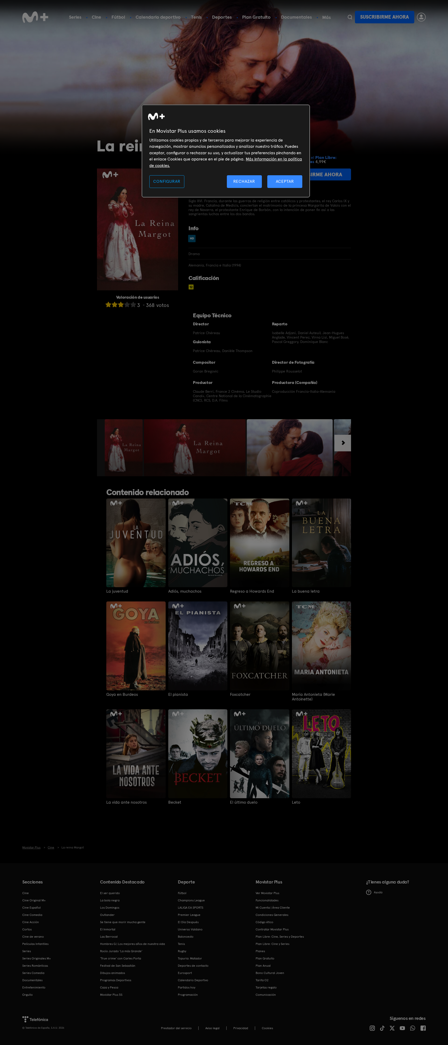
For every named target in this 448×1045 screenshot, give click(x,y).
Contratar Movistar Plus (272, 929)
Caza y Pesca (109, 987)
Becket (174, 802)
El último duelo (243, 802)
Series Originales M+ (36, 958)
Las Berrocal (109, 936)
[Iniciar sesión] (421, 17)
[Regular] (121, 304)
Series (75, 17)
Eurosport (185, 973)
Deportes (222, 17)
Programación (188, 995)
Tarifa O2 (262, 980)
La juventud (117, 591)
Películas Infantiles (35, 944)
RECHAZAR (244, 181)
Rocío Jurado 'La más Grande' (121, 951)
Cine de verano (33, 936)
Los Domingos (109, 907)
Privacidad (240, 1028)
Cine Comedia (32, 915)
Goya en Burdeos (122, 694)
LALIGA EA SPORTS (190, 907)
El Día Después (188, 922)
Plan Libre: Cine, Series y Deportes (280, 936)
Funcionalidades (267, 900)
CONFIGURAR (166, 181)
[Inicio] (35, 17)
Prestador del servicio (176, 1028)
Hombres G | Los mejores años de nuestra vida (132, 944)
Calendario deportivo (158, 17)
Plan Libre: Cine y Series (272, 944)
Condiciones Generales (272, 915)
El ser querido (110, 893)
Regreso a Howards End (252, 591)
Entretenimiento (33, 987)
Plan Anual (263, 965)
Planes (260, 951)
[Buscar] (350, 17)
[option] (124, 447)
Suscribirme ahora (384, 17)
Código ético (264, 922)
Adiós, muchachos (184, 591)
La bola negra (110, 900)
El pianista (178, 694)
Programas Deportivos (115, 980)
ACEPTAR (285, 181)
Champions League (191, 900)
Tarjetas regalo (266, 987)
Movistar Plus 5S (111, 995)
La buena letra (306, 591)
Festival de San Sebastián (117, 965)
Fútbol (118, 17)
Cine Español (31, 907)
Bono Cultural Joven (270, 973)
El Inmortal (107, 929)
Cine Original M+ (34, 900)
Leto (296, 802)
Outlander (107, 915)
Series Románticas (35, 965)
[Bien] (127, 304)
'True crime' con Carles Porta (120, 958)
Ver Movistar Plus (267, 893)
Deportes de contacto (193, 965)
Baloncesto (185, 936)
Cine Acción (30, 922)
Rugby (182, 951)
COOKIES (267, 1028)
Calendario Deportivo (193, 980)
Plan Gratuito (256, 17)
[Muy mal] (108, 304)
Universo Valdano (190, 929)
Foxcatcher (240, 694)
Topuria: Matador (190, 958)
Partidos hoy (186, 987)
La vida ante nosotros (126, 802)
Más (326, 17)
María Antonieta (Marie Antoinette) (313, 697)
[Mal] (114, 304)
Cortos (27, 929)
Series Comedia (33, 973)
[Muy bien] (133, 304)
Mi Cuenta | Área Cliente (273, 907)
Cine (96, 17)
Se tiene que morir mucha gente (122, 922)
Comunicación (266, 995)
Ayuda (378, 892)
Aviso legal (212, 1028)
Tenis (196, 17)
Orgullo (27, 995)
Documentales (296, 17)
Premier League (189, 915)
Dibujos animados (112, 973)
